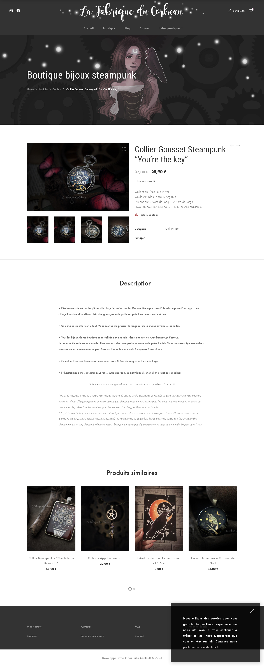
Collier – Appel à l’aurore (105, 558)
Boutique (32, 636)
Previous (22, 229)
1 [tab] (130, 589)
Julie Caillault (142, 657)
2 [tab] (134, 589)
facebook (128, 384)
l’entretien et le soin (122, 349)
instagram (115, 384)
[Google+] (181, 237)
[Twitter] (174, 237)
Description (135, 282)
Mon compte (34, 626)
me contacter (87, 372)
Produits (43, 89)
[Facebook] (167, 237)
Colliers (56, 89)
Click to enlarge (124, 149)
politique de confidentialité (201, 647)
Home (30, 89)
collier (127, 308)
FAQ (137, 626)
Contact (139, 636)
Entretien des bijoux (92, 636)
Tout (177, 228)
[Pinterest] (189, 237)
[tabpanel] (51, 528)
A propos (86, 626)
